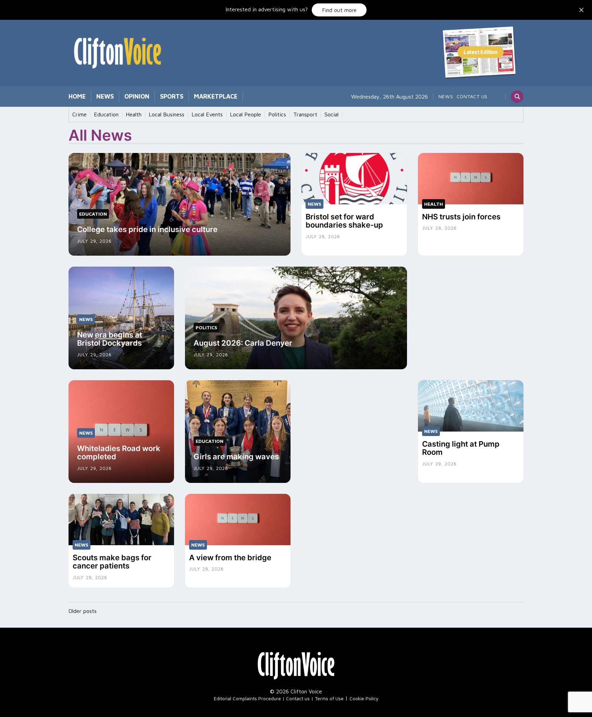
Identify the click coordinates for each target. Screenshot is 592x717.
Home (77, 96)
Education (106, 114)
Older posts (83, 611)
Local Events (207, 114)
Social (331, 114)
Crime (79, 114)
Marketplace (215, 96)
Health (133, 114)
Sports (171, 96)
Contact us (472, 96)
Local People (245, 114)
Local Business (166, 114)
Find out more (339, 10)
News (105, 96)
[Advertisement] (470, 309)
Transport (305, 114)
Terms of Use (329, 698)
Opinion (136, 96)
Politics (277, 114)
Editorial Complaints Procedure (247, 698)
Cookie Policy (364, 698)
